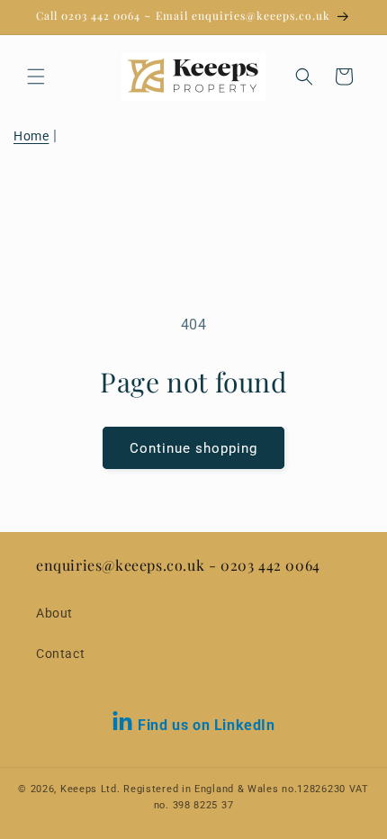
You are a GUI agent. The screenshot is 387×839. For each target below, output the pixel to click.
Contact (60, 653)
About (54, 613)
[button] (36, 76)
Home (31, 136)
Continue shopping (193, 448)
